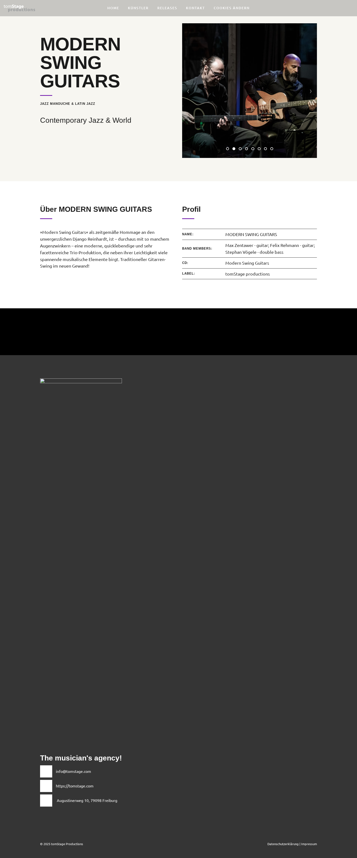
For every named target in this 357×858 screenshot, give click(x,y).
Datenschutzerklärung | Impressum (292, 844)
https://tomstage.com (75, 785)
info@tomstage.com (73, 771)
